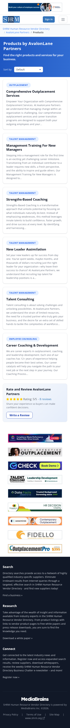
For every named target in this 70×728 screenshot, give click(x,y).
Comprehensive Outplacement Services (30, 93)
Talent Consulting (20, 299)
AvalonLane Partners (17, 32)
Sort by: (7, 69)
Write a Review (20, 415)
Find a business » (12, 595)
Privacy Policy (10, 714)
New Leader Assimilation (26, 249)
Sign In (49, 19)
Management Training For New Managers (31, 147)
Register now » (11, 677)
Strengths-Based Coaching (27, 199)
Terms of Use (33, 714)
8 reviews (45, 399)
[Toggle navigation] (63, 19)
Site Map (54, 714)
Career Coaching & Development (32, 345)
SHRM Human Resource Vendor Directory (26, 28)
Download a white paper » (17, 638)
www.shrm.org (33, 718)
